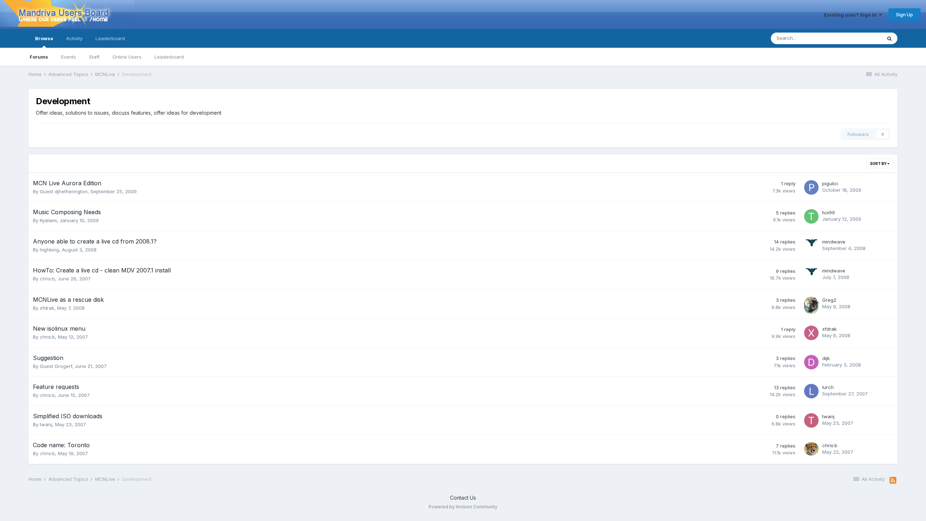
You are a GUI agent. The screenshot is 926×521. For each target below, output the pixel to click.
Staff (94, 57)
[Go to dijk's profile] (811, 362)
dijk (826, 358)
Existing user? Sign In (851, 15)
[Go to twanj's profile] (811, 420)
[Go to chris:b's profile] (811, 449)
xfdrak (47, 308)
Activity (74, 38)
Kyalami (48, 220)
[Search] (889, 38)
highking (49, 250)
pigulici (830, 183)
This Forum (860, 38)
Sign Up (904, 14)
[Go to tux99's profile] (811, 216)
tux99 (828, 212)
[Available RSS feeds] (892, 480)
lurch (828, 387)
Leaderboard (169, 57)
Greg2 (829, 300)
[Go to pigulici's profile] (811, 187)
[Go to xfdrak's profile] (811, 333)
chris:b (47, 278)
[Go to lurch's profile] (811, 391)
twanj (46, 424)
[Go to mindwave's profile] (811, 245)
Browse (44, 38)
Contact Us (463, 498)
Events (68, 57)
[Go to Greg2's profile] (811, 304)
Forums (39, 57)
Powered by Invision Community (463, 506)
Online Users (126, 57)
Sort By (878, 163)
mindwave (833, 242)
